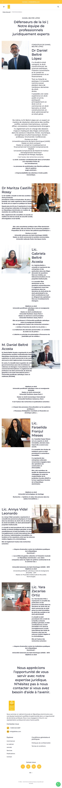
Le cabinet (10, 744)
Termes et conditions (39, 746)
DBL (21, 781)
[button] (58, 7)
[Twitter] (28, 766)
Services (9, 750)
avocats (9, 747)
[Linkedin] (39, 766)
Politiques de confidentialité (41, 743)
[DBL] (9, 7)
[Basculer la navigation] (4, 7)
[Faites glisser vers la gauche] (2, 2)
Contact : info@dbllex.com (31, 2)
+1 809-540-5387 (15, 728)
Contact (9, 756)
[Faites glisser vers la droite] (59, 2)
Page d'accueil (7, 12)
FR (30, 773)
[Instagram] (34, 766)
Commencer (11, 741)
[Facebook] (23, 766)
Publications (11, 753)
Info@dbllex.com (15, 731)
